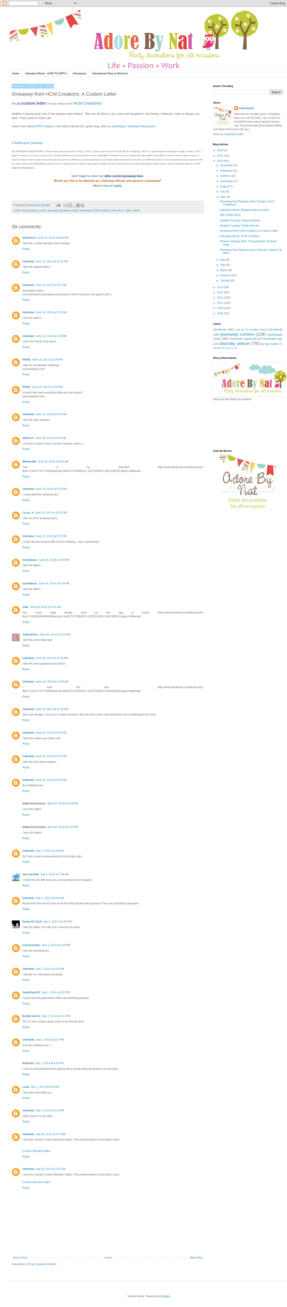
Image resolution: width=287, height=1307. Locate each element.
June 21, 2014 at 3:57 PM (51, 536)
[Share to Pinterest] (82, 205)
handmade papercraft (242, 338)
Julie (25, 607)
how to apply (112, 185)
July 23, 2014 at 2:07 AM (50, 1134)
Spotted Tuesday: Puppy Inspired (240, 220)
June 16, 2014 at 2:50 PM (47, 387)
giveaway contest (68, 210)
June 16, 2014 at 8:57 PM (51, 414)
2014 (220, 160)
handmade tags (273, 338)
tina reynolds (30, 874)
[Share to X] (74, 205)
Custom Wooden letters (36, 1151)
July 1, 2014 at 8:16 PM (49, 1063)
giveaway (53, 210)
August (224, 186)
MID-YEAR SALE (230, 215)
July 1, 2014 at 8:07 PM (50, 1039)
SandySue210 (31, 992)
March (224, 270)
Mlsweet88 (29, 461)
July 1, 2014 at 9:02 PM (45, 1087)
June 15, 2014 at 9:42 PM (52, 237)
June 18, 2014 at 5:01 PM (51, 488)
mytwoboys (29, 560)
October (225, 175)
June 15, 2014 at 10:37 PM (52, 261)
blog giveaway (29, 210)
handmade (85, 210)
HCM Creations (45, 126)
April (223, 264)
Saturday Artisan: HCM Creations (240, 236)
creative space (258, 329)
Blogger (165, 1296)
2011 (220, 297)
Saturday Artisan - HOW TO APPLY (46, 73)
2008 (220, 313)
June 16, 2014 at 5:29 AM (51, 312)
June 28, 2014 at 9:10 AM (54, 634)
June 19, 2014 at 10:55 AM (51, 512)
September (227, 181)
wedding (229, 348)
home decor (117, 210)
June (223, 197)
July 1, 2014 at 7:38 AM (54, 874)
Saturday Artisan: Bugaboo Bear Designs (245, 210)
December (227, 165)
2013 (220, 287)
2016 (220, 150)
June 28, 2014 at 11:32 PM (52, 658)
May (223, 259)
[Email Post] (58, 205)
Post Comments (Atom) (42, 1264)
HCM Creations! (87, 103)
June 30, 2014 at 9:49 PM (62, 827)
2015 (220, 155)
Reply (26, 249)
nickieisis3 (29, 237)
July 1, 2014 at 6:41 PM (56, 1016)
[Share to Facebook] (78, 205)
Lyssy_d (27, 512)
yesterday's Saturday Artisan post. (134, 126)
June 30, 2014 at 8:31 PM (51, 756)
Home (15, 73)
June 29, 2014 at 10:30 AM (52, 709)
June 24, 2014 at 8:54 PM (54, 560)
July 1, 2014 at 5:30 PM (56, 945)
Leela (25, 1087)
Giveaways (79, 73)
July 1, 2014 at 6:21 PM (55, 992)
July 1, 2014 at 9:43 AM (50, 898)
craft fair (239, 329)
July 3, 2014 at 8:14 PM (50, 1110)
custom (43, 210)
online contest (132, 210)
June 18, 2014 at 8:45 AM (52, 461)
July (223, 191)
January (225, 280)
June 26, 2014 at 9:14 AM (45, 607)
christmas (220, 329)
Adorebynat (246, 108)
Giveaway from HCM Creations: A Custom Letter (249, 230)
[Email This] (65, 205)
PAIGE (26, 359)
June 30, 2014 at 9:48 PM (62, 803)
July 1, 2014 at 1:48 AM (50, 850)
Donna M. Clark (32, 921)
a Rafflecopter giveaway (27, 143)
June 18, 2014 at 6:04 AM (50, 438)
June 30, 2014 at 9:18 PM (51, 780)
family (278, 329)
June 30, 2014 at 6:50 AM (51, 732)
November (227, 170)
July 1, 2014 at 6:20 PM (50, 968)
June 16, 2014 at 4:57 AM (51, 285)
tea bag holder (269, 344)
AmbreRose (30, 634)
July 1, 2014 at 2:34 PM (57, 921)
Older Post (196, 1257)
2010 (220, 303)
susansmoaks (31, 945)
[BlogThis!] (69, 205)
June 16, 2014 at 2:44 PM (51, 336)
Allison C (28, 438)
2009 (220, 308)
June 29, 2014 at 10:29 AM (52, 681)
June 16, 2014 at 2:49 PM (47, 359)
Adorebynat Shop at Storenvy (110, 73)
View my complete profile (228, 134)
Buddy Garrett (31, 1016)
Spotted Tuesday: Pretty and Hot (239, 225)
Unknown (28, 261)
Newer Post (20, 1257)
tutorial (216, 347)
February (226, 275)
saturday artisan (234, 343)
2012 (220, 292)
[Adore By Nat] (248, 509)
